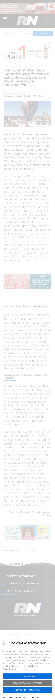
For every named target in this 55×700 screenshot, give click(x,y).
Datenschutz (20, 697)
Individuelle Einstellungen (27, 690)
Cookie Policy (34, 697)
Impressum (7, 697)
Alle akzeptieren (27, 676)
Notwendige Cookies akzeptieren (27, 683)
